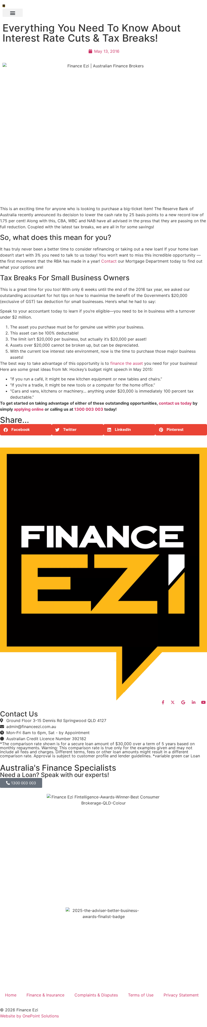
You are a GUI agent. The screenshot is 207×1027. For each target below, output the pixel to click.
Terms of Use (140, 994)
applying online (29, 409)
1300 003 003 (88, 409)
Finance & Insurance (45, 994)
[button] (13, 13)
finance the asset (126, 363)
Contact (109, 261)
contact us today (175, 403)
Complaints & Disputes (96, 994)
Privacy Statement (181, 994)
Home (10, 994)
